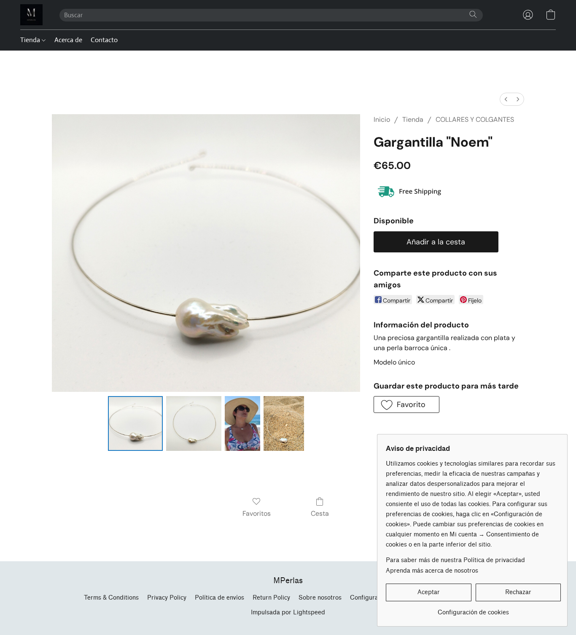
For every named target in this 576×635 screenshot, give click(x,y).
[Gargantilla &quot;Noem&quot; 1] (193, 423)
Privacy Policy (166, 597)
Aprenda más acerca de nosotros (432, 570)
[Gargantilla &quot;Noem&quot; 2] (242, 423)
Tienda (31, 39)
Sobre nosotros (320, 597)
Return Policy (271, 597)
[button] (31, 14)
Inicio (382, 119)
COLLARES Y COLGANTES (475, 119)
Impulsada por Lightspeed (288, 612)
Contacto (104, 39)
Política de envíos (219, 597)
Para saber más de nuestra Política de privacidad (455, 560)
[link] (473, 609)
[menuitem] (506, 99)
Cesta (320, 513)
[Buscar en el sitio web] (473, 14)
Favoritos (256, 513)
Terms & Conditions (111, 597)
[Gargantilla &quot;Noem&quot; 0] (135, 423)
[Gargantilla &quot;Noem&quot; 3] (284, 423)
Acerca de (68, 39)
